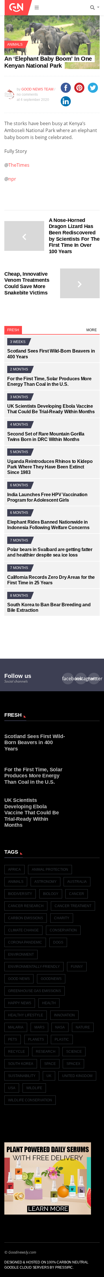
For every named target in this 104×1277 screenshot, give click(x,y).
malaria (15, 1027)
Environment (21, 954)
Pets (12, 1039)
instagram (81, 678)
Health (49, 1003)
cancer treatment (73, 906)
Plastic (62, 1039)
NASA (60, 1027)
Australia (77, 882)
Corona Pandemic (25, 942)
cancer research (26, 906)
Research (45, 1052)
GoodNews (51, 979)
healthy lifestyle (25, 1015)
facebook (68, 678)
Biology (50, 894)
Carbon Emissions (25, 918)
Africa (14, 870)
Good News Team (37, 89)
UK (49, 1076)
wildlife (34, 1088)
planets (36, 1039)
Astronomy (45, 882)
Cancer (76, 894)
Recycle (16, 1052)
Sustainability (22, 1076)
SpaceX (73, 1064)
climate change (23, 930)
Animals (15, 44)
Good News (19, 979)
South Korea (20, 1064)
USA (11, 1088)
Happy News (19, 1003)
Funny (77, 967)
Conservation (63, 930)
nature (83, 1027)
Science (74, 1052)
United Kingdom (77, 1076)
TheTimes (18, 165)
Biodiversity (20, 894)
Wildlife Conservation (30, 1100)
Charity (61, 918)
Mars (39, 1027)
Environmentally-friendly (34, 967)
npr (12, 179)
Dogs (58, 942)
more (91, 330)
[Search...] (96, 8)
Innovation (64, 1015)
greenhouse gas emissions (34, 991)
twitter (94, 678)
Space (50, 1064)
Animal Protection (50, 870)
